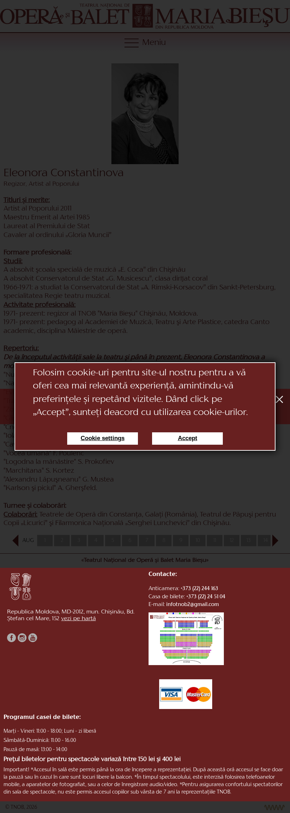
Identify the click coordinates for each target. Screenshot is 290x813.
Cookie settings (102, 438)
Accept (187, 438)
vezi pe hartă (78, 619)
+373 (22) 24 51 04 (205, 597)
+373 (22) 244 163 (199, 589)
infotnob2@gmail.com (192, 604)
